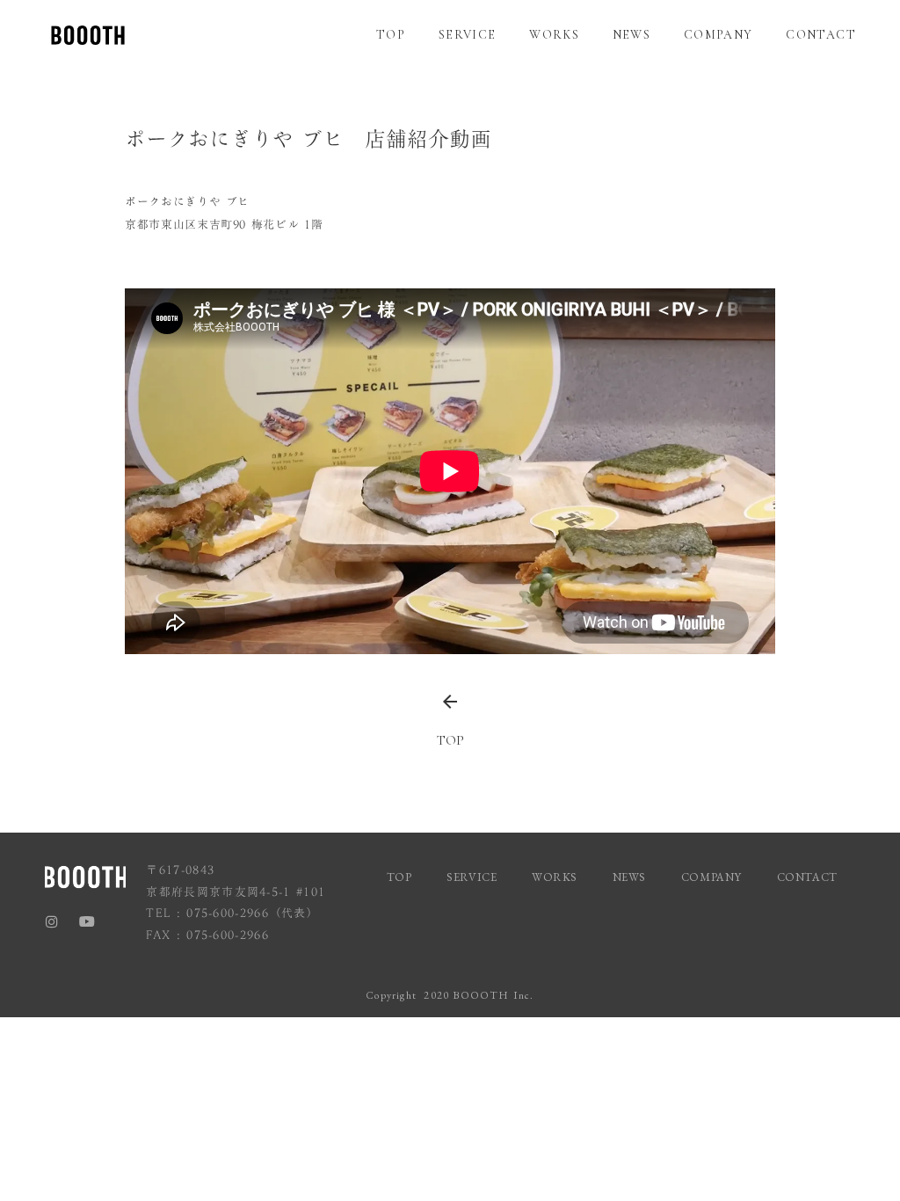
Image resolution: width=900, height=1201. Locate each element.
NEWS (632, 34)
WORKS (554, 34)
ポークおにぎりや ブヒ (187, 201)
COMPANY (718, 34)
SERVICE (468, 34)
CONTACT (821, 34)
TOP (390, 34)
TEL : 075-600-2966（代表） (232, 913)
